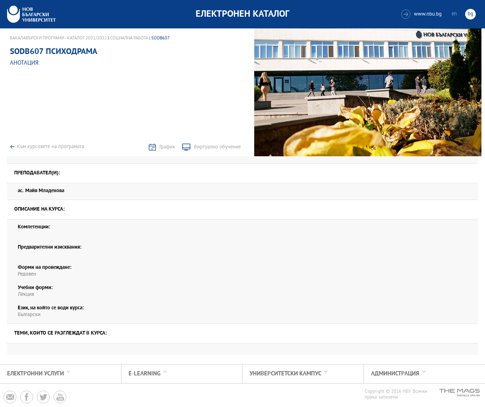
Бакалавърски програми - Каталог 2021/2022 (58, 38)
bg (470, 14)
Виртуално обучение (217, 147)
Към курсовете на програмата (50, 146)
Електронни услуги (35, 374)
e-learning (144, 374)
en (454, 14)
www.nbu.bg (422, 14)
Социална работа (129, 38)
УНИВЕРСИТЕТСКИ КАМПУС (285, 374)
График (167, 147)
